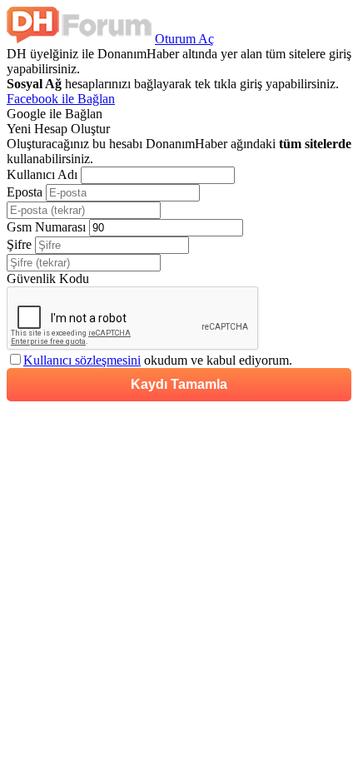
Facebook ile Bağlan (61, 99)
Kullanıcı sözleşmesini (82, 360)
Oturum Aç (184, 39)
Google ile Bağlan (54, 114)
